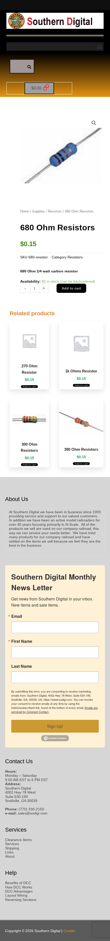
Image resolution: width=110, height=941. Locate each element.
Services (12, 844)
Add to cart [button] (29, 386)
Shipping (12, 848)
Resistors (55, 211)
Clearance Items (18, 840)
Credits (69, 931)
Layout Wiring (16, 895)
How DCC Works (18, 887)
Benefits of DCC (18, 883)
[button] (99, 46)
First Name (21, 641)
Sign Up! (55, 726)
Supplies (38, 211)
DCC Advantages (19, 891)
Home (24, 211)
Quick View (29, 355)
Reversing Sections (20, 900)
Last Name (21, 666)
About (10, 856)
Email (16, 616)
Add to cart (71, 288)
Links (9, 852)
